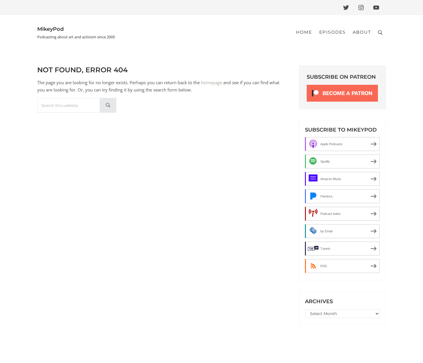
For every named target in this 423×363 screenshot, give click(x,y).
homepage (211, 82)
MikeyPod (50, 29)
